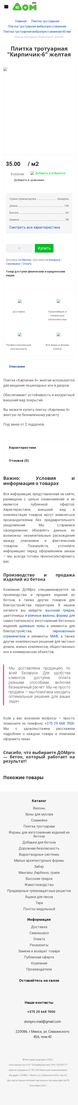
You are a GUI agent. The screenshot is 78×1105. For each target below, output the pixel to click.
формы (62, 615)
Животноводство (39, 885)
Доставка (39, 927)
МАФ (54, 636)
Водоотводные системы (39, 854)
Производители (39, 969)
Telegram (48, 990)
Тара (39, 903)
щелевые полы (32, 626)
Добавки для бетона (39, 842)
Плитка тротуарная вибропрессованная (37, 26)
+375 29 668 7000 (59, 723)
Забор (39, 867)
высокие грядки (59, 610)
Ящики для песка (39, 897)
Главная (21, 21)
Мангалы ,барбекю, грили (39, 873)
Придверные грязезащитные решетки (39, 891)
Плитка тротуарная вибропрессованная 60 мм (37, 31)
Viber (38, 990)
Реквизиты (39, 945)
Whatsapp (27, 990)
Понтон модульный (39, 909)
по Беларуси (52, 259)
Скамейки (39, 820)
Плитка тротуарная (45, 21)
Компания (39, 963)
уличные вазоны (41, 615)
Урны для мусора (39, 814)
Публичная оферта (39, 957)
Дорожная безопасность (39, 848)
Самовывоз (13, 263)
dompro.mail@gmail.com (42, 1022)
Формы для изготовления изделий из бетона (39, 834)
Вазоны (39, 808)
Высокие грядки (39, 879)
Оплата (26, 263)
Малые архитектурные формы (39, 860)
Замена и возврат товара (39, 951)
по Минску (24, 259)
